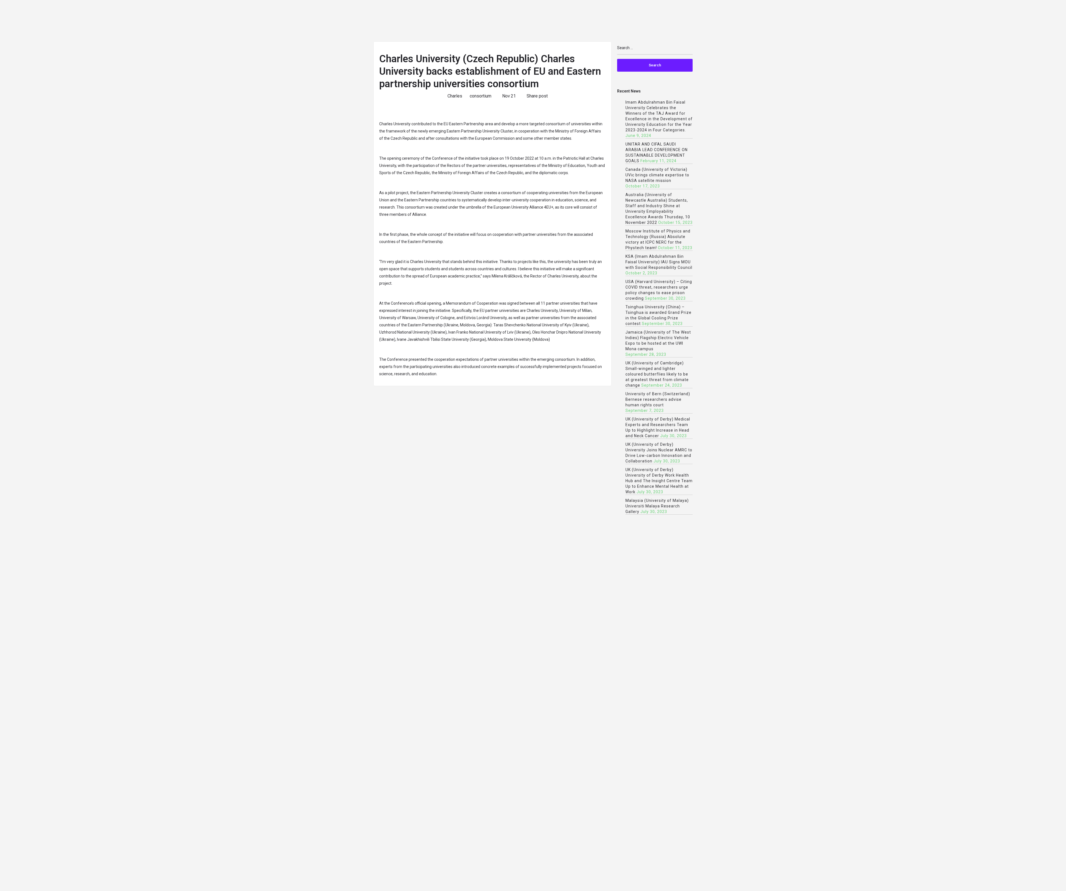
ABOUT (713, 21)
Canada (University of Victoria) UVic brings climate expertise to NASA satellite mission (657, 175)
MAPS (981, 21)
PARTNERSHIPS (1014, 21)
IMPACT (956, 21)
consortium (480, 96)
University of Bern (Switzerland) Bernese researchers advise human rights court (657, 399)
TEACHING (801, 21)
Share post (537, 96)
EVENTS (929, 21)
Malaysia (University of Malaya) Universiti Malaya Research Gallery (657, 506)
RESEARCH (833, 21)
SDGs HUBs (866, 21)
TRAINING (1045, 21)
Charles (454, 96)
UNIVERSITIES (767, 21)
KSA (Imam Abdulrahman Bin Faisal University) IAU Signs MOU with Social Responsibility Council (658, 262)
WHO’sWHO (899, 21)
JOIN (737, 21)
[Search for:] (655, 50)
